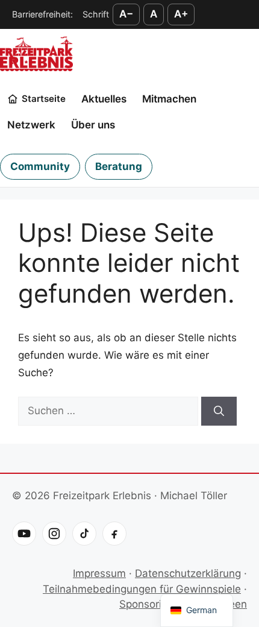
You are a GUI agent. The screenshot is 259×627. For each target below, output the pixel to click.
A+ (181, 14)
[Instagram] (54, 533)
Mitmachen (169, 99)
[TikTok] (84, 533)
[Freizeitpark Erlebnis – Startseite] (36, 53)
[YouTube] (24, 533)
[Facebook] (114, 533)
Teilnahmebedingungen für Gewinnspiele (142, 589)
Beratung (118, 166)
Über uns (93, 125)
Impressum (99, 573)
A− (126, 14)
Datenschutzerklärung (188, 573)
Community (40, 166)
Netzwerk (31, 125)
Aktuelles (103, 99)
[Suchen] (219, 411)
